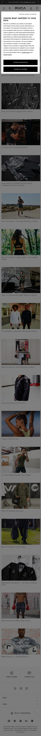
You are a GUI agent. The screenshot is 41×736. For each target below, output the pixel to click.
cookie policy (26, 52)
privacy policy (7, 54)
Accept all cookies (20, 69)
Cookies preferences (20, 62)
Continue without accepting (27, 14)
